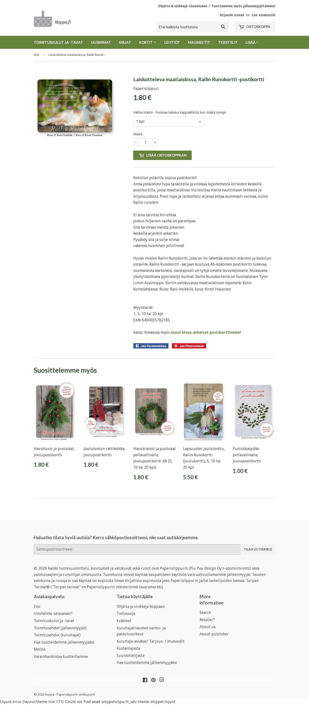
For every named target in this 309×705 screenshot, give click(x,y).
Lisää (251, 42)
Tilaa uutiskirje (258, 549)
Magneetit (199, 42)
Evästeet (124, 620)
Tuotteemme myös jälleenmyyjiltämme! (243, 6)
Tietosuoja (126, 613)
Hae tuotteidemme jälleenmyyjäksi (64, 642)
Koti (36, 55)
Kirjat (125, 42)
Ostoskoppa (258, 26)
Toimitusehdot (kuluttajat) (57, 635)
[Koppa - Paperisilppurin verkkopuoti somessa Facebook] (144, 680)
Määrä (137, 134)
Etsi (37, 606)
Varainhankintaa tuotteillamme (61, 656)
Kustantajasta (128, 648)
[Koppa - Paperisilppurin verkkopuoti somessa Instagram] (161, 680)
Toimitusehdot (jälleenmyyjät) (60, 628)
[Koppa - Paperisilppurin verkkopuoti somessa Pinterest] (153, 680)
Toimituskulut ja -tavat (58, 42)
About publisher (214, 634)
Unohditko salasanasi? (53, 613)
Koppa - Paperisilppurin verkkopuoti (70, 694)
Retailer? (207, 620)
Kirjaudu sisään (232, 15)
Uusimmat (101, 42)
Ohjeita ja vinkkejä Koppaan (141, 606)
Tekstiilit (228, 42)
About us (208, 627)
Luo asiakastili (263, 15)
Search (205, 612)
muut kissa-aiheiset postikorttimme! (206, 332)
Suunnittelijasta (130, 655)
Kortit (146, 42)
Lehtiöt (172, 42)
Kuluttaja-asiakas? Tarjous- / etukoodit (150, 641)
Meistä (39, 649)
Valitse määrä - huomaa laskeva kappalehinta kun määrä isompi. (180, 112)
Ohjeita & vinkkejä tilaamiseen (182, 6)
